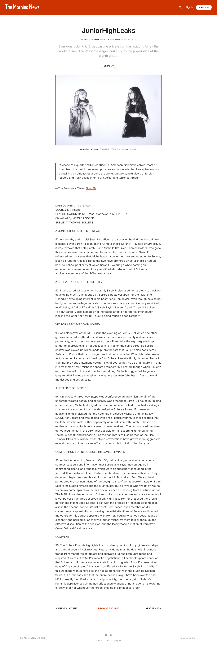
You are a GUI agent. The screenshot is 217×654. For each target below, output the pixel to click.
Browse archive (108, 608)
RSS (108, 640)
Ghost (194, 638)
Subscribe (203, 7)
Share (107, 65)
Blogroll (117, 640)
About (99, 640)
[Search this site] (180, 7)
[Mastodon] (111, 635)
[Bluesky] (106, 635)
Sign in (189, 7)
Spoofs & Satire (111, 39)
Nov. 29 (91, 188)
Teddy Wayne (91, 39)
